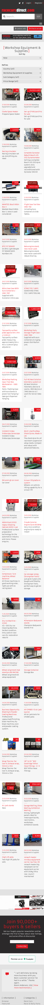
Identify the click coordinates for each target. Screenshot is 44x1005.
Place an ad (36, 28)
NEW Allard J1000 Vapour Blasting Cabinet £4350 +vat (10, 524)
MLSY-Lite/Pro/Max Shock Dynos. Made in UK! (33, 433)
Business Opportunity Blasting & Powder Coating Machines (10, 712)
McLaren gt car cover (10, 480)
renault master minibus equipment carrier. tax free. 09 (32, 859)
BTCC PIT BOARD (8, 246)
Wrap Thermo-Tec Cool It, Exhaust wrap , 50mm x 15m (11, 763)
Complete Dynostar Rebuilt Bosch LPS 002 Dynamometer (32, 155)
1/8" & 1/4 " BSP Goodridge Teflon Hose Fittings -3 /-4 (32, 763)
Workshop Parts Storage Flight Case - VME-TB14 (32, 332)
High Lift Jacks (8, 857)
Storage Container (31, 670)
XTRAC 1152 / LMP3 (31, 288)
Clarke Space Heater (10, 112)
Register (38, 3)
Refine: (5, 65)
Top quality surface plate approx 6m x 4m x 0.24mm (11, 332)
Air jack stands (8, 806)
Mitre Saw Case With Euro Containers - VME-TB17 (10, 290)
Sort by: (22, 54)
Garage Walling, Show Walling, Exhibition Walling (33, 808)
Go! (38, 16)
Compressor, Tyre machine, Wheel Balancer (9, 576)
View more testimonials (26, 986)
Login (28, 3)
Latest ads (21, 28)
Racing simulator (9, 151)
